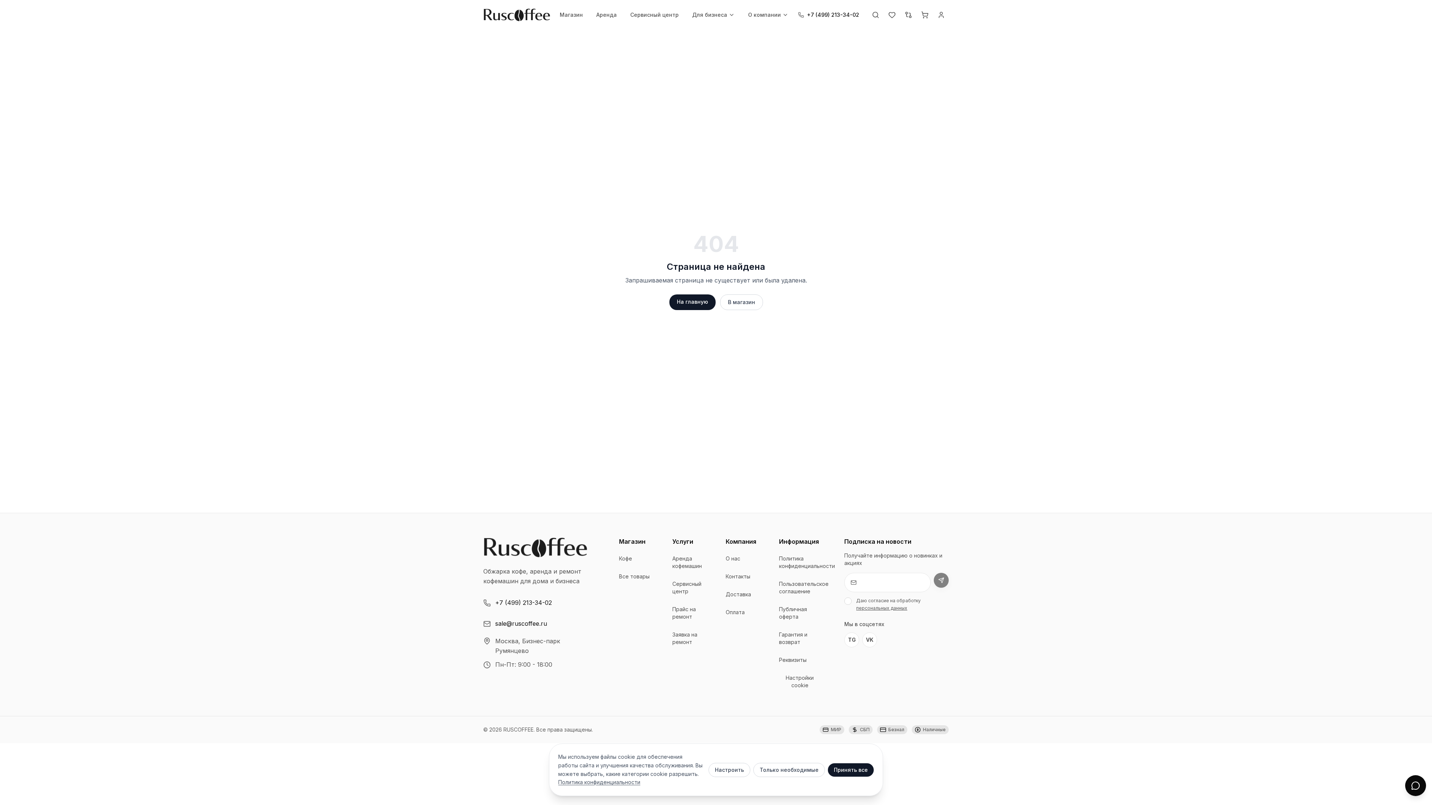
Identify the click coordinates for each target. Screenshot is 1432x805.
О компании (764, 15)
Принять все (851, 770)
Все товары (634, 576)
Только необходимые (789, 770)
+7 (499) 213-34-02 (523, 602)
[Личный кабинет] (941, 14)
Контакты (738, 576)
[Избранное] (892, 14)
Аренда (606, 15)
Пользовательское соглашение (804, 587)
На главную (692, 302)
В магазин (741, 302)
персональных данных (881, 608)
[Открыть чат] (1415, 785)
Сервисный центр (654, 15)
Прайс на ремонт (684, 613)
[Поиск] (875, 14)
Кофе (625, 558)
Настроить (729, 770)
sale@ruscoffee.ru (521, 623)
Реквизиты (793, 660)
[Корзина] (924, 14)
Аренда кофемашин (687, 562)
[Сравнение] (908, 14)
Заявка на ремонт (684, 638)
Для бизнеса (709, 15)
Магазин (571, 15)
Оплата (735, 612)
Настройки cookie (800, 681)
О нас (733, 558)
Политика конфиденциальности (807, 562)
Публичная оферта (793, 613)
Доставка (738, 594)
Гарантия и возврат (793, 638)
